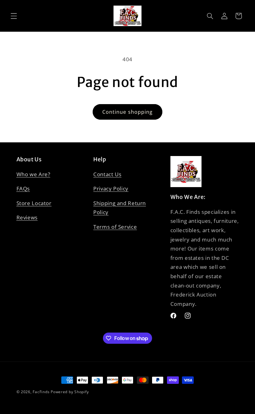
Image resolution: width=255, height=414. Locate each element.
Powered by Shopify (70, 391)
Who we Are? (33, 174)
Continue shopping (127, 111)
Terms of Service (115, 226)
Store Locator (34, 203)
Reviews (27, 217)
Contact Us (107, 174)
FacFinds (41, 391)
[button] (14, 16)
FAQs (23, 188)
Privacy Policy (110, 188)
